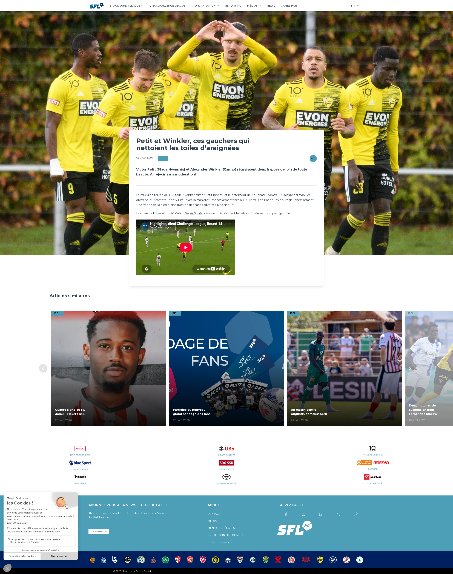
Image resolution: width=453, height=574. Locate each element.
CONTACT (214, 513)
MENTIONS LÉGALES (221, 528)
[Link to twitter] (338, 514)
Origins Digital (143, 571)
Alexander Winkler (297, 195)
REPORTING (233, 5)
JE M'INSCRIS (99, 531)
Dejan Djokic (194, 213)
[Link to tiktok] (356, 514)
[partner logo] (80, 453)
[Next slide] (410, 368)
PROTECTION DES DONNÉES (227, 535)
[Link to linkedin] (321, 514)
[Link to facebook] (286, 514)
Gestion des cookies (220, 542)
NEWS (271, 5)
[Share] (313, 158)
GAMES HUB (289, 5)
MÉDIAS (213, 521)
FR (353, 5)
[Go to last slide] (43, 368)
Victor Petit (204, 195)
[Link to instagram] (303, 514)
